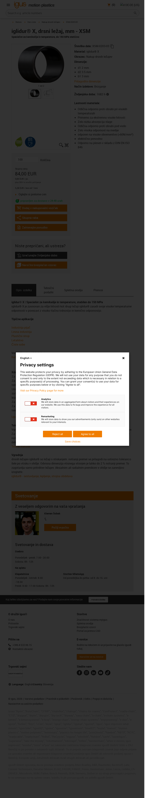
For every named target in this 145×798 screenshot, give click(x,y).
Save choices (72, 441)
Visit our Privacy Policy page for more (41, 390)
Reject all (57, 434)
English (25, 357)
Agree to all (87, 434)
